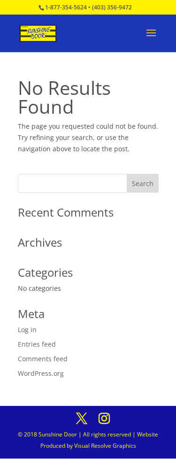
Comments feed (43, 358)
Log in (27, 329)
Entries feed (37, 344)
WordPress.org (41, 373)
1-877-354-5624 (66, 7)
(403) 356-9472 (112, 7)
